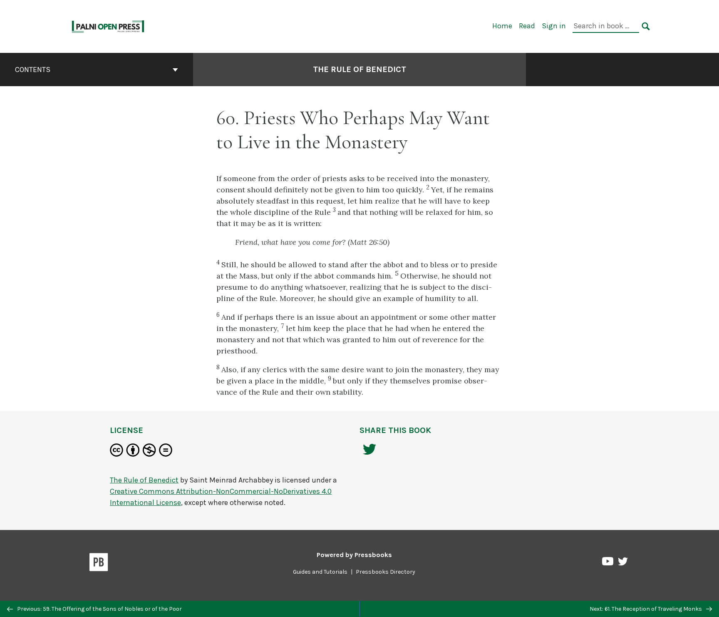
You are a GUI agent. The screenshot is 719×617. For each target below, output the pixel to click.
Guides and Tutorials (320, 571)
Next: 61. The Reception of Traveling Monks (646, 608)
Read (527, 25)
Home (502, 25)
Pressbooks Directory (385, 571)
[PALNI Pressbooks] (108, 26)
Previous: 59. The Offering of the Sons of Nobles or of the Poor (99, 608)
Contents (32, 69)
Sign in (554, 25)
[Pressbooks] (98, 564)
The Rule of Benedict (359, 69)
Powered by (354, 555)
